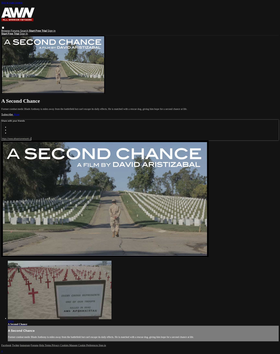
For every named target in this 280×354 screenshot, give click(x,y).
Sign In (24, 33)
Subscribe (7, 114)
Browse (6, 30)
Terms (48, 345)
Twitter (15, 345)
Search (24, 30)
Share (16, 114)
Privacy (56, 345)
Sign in (51, 30)
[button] (3, 28)
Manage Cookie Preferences (84, 345)
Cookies (64, 345)
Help (42, 345)
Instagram (25, 345)
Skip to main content (11, 2)
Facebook (6, 345)
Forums (15, 30)
